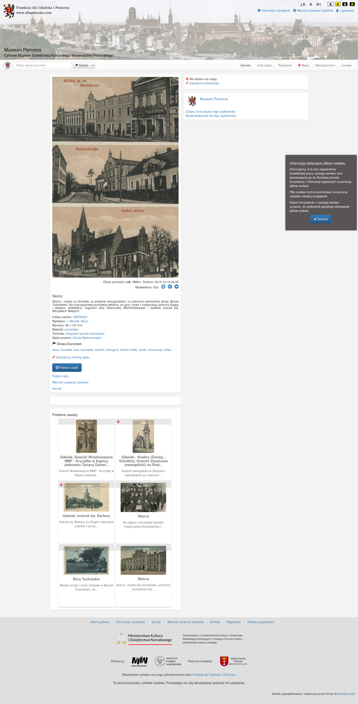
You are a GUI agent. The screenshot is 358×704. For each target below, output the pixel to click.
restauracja (155, 350)
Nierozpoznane (325, 65)
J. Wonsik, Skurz (77, 321)
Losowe (346, 65)
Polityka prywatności (260, 622)
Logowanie (346, 10)
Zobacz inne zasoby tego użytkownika (210, 111)
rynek (142, 350)
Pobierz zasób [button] (68, 367)
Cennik (56, 388)
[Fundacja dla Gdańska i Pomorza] (7, 65)
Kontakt (215, 622)
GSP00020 (80, 317)
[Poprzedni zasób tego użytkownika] (170, 287)
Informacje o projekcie (275, 10)
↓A (302, 4)
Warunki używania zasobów (314, 10)
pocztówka (72, 329)
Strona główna (99, 622)
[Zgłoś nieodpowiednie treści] (163, 287)
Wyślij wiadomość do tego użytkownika (211, 115)
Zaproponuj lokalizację (204, 83)
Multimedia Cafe (344, 694)
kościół (99, 350)
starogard (112, 350)
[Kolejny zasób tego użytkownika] (176, 287)
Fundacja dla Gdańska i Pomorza (213, 674)
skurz (55, 350)
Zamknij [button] (322, 219)
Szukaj (83, 65)
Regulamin (234, 622)
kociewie (66, 350)
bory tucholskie (83, 350)
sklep (167, 350)
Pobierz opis (60, 376)
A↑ (319, 4)
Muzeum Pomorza (214, 98)
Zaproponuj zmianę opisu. (72, 357)
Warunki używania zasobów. (70, 382)
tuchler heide (128, 350)
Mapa (305, 65)
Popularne (285, 65)
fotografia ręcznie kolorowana (85, 333)
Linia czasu (264, 65)
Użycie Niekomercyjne (87, 338)
